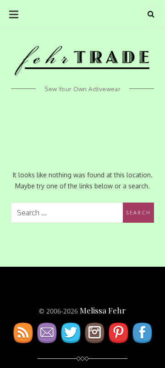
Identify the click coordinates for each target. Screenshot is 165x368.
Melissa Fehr (103, 310)
